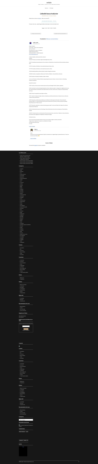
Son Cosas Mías (22, 309)
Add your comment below (52, 39)
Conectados (22, 260)
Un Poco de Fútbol (23, 310)
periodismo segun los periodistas (25, 224)
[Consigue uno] (21, 440)
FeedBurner (27, 330)
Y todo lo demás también (24, 272)
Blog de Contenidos (23, 284)
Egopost (21, 193)
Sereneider (22, 254)
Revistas (21, 232)
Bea (20, 249)
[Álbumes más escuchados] (23, 431)
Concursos (22, 182)
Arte (21, 172)
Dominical (21, 189)
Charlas (21, 179)
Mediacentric (22, 213)
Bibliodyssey (22, 277)
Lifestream (22, 208)
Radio (21, 231)
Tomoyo (21, 374)
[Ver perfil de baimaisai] (25, 440)
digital (21, 186)
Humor (47, 15)
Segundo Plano (22, 290)
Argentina (21, 171)
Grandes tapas (22, 201)
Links (21, 209)
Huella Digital (22, 265)
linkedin (54, 28)
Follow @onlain (21, 317)
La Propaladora (22, 288)
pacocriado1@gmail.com (33, 54)
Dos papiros (22, 287)
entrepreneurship (23, 194)
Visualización (22, 242)
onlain (49, 3)
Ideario (21, 204)
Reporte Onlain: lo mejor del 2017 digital (26, 163)
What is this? (23, 455)
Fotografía (21, 197)
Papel (21, 221)
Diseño (21, 187)
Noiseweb (21, 299)
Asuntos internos (23, 174)
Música (21, 220)
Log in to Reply (32, 126)
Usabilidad (21, 239)
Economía (21, 190)
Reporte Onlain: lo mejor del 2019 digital (26, 160)
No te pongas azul (23, 268)
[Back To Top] (78, 461)
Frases (21, 198)
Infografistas (22, 279)
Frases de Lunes (22, 200)
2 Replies (54, 15)
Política (21, 227)
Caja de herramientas (23, 178)
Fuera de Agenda (23, 262)
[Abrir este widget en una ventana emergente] (27, 440)
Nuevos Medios (22, 251)
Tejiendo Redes (22, 292)
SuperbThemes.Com (30, 461)
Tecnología (51, 15)
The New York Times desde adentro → (60, 33)
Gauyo (21, 264)
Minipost (21, 219)
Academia (21, 168)
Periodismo (22, 223)
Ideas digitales (22, 205)
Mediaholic (22, 215)
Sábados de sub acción (23, 234)
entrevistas (22, 196)
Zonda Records (22, 404)
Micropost (21, 217)
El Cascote (22, 250)
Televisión (21, 238)
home (39, 18)
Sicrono (21, 291)
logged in (36, 145)
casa (46, 28)
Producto (21, 228)
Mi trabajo (21, 216)
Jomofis (21, 307)
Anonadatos (22, 247)
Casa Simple (22, 298)
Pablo (35, 129)
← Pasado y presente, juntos (35, 33)
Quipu (21, 253)
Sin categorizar (22, 235)
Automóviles (22, 175)
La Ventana (22, 266)
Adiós (21, 170)
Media (21, 212)
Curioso (21, 183)
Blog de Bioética (22, 306)
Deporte (21, 185)
